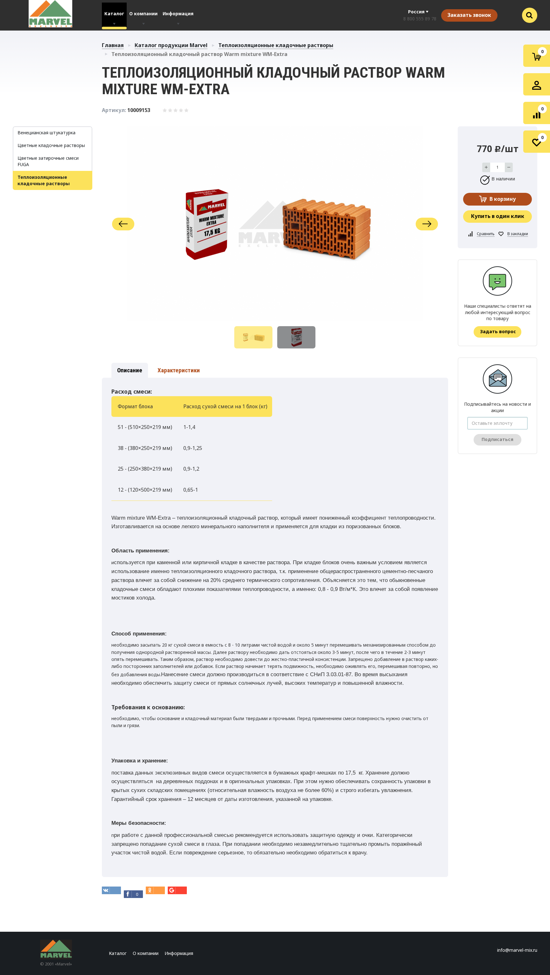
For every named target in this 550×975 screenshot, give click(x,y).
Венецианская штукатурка (46, 133)
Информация (178, 14)
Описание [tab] (129, 370)
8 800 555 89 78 (419, 19)
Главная (113, 45)
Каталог (114, 14)
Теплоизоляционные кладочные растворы (275, 45)
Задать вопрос (498, 331)
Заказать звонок (469, 14)
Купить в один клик (497, 216)
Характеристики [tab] (179, 370)
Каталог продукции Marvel (171, 45)
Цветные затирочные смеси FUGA (48, 161)
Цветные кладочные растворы (51, 145)
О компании (143, 14)
